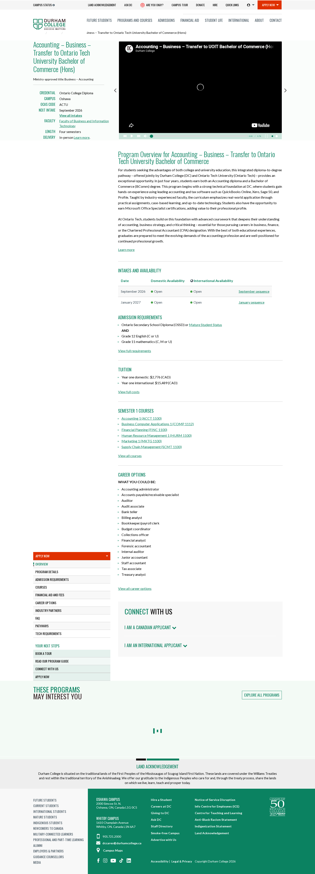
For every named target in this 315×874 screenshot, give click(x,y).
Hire (215, 5)
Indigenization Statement (213, 826)
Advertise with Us (163, 840)
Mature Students (45, 817)
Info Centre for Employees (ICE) (217, 806)
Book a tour (43, 653)
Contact (276, 20)
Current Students (46, 805)
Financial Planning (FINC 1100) (144, 430)
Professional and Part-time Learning (58, 839)
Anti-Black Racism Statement (216, 819)
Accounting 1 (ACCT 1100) (142, 418)
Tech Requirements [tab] (48, 633)
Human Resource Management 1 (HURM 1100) (157, 435)
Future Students (99, 20)
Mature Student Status (205, 325)
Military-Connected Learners (53, 834)
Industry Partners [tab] (48, 610)
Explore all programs (261, 695)
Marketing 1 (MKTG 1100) (142, 441)
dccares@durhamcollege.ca (121, 843)
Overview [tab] (41, 564)
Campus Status (42, 5)
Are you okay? (155, 5)
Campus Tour (180, 5)
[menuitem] (102, 5)
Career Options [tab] (45, 602)
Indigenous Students (47, 822)
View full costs (129, 392)
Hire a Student (161, 800)
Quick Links (232, 5)
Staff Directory (161, 826)
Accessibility (159, 861)
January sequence (251, 302)
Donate (200, 5)
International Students (49, 811)
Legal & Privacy (181, 861)
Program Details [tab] (46, 571)
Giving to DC (160, 813)
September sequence (254, 291)
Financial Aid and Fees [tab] (49, 594)
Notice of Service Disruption (215, 800)
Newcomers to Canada (48, 828)
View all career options (135, 588)
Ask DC (128, 5)
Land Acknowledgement (102, 5)
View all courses (130, 456)
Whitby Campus (107, 818)
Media (37, 862)
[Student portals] (250, 4)
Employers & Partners (48, 851)
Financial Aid (189, 20)
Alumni (37, 845)
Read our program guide (52, 661)
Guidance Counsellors (48, 856)
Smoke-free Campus (165, 833)
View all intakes (70, 115)
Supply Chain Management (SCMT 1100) (152, 447)
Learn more (82, 137)
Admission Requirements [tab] (52, 579)
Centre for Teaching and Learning (218, 813)
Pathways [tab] (42, 625)
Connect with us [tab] (46, 668)
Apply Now (268, 5)
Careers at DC (161, 806)
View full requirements (134, 351)
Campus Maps (113, 850)
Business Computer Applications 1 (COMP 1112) (158, 424)
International (238, 20)
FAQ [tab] (37, 618)
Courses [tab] (41, 587)
